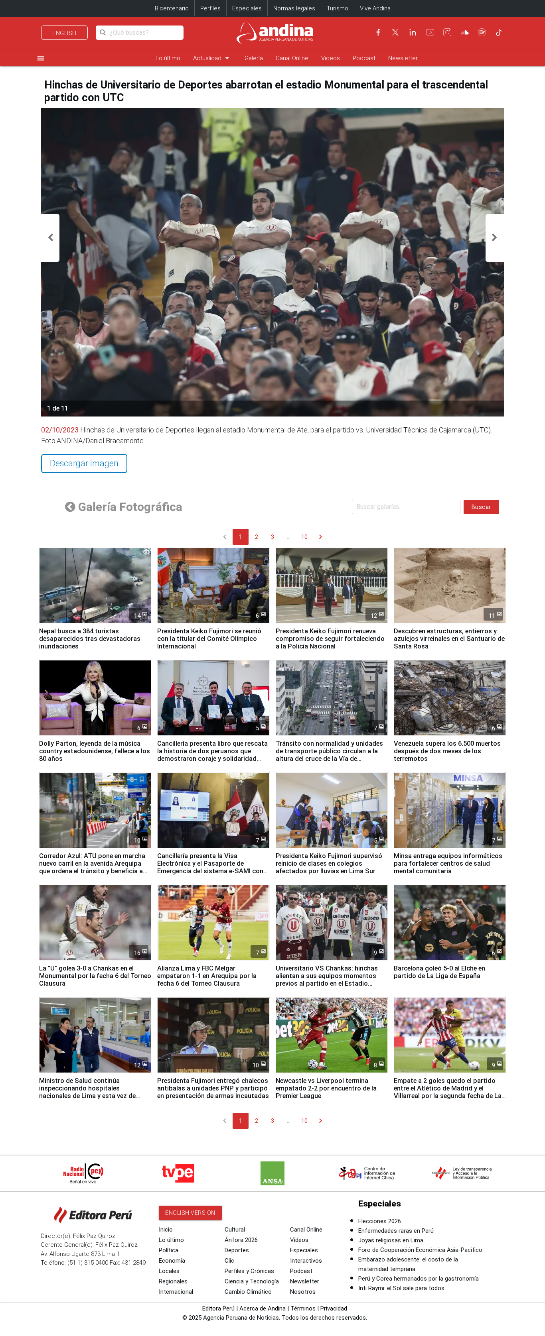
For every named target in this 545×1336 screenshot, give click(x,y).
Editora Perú (218, 1308)
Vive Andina (375, 8)
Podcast (364, 58)
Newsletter (403, 58)
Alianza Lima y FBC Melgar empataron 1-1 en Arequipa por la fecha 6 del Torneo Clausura (207, 976)
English (64, 33)
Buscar (481, 507)
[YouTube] (430, 32)
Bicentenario (172, 8)
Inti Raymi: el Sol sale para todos (401, 1288)
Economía (172, 1260)
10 (304, 537)
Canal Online (292, 58)
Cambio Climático (248, 1291)
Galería (254, 58)
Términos (303, 1308)
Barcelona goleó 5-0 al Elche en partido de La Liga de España (439, 972)
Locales (169, 1271)
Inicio (166, 1229)
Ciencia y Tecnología (252, 1281)
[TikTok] (499, 32)
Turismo (337, 8)
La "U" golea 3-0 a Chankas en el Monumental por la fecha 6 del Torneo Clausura (95, 976)
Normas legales (294, 8)
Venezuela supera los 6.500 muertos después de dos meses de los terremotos (447, 751)
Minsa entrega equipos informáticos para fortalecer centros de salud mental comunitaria (448, 863)
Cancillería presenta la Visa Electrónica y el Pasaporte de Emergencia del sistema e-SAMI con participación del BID (210, 867)
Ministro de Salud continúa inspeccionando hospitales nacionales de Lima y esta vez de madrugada (87, 1092)
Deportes (237, 1250)
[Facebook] (378, 32)
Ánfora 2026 (241, 1240)
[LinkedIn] (413, 32)
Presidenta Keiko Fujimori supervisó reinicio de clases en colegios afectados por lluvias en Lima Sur (329, 863)
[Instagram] (447, 32)
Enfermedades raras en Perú (396, 1230)
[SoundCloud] (465, 32)
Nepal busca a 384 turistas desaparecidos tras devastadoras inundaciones (89, 638)
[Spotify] (482, 32)
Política (168, 1250)
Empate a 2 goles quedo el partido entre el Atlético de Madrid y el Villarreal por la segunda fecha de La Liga (448, 1092)
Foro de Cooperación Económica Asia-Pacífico (420, 1249)
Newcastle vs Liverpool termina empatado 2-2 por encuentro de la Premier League (326, 1088)
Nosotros (303, 1291)
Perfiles (210, 8)
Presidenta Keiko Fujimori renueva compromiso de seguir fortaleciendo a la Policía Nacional (330, 638)
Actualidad (212, 58)
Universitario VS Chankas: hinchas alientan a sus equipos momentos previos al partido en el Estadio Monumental (327, 980)
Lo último (168, 58)
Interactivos (306, 1260)
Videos (330, 58)
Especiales (247, 8)
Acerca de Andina (262, 1308)
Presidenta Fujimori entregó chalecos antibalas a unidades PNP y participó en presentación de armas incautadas (213, 1088)
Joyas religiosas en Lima (390, 1240)
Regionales (173, 1281)
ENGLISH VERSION (190, 1213)
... (288, 537)
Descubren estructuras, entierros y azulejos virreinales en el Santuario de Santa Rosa (449, 638)
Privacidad (333, 1308)
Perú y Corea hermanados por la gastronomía (418, 1278)
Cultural (235, 1229)
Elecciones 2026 (379, 1221)
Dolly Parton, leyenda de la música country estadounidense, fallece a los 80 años (94, 751)
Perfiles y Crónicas (249, 1271)
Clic (229, 1260)
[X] (395, 32)
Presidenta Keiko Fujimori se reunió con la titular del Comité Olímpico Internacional (209, 638)
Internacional (176, 1291)
